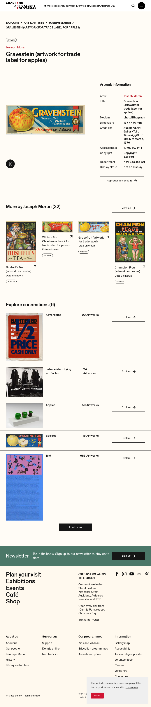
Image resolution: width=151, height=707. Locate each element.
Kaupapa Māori (15, 654)
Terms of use (32, 695)
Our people (13, 649)
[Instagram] (124, 574)
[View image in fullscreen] (10, 163)
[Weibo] (146, 574)
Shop (13, 601)
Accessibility (122, 649)
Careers (119, 665)
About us (11, 643)
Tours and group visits (128, 654)
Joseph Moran (16, 47)
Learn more (132, 687)
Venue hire (121, 671)
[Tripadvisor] (139, 574)
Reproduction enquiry (119, 180)
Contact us (121, 676)
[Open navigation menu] (141, 5)
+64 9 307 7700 (88, 620)
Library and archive (17, 665)
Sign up (126, 556)
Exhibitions (20, 581)
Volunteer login (124, 660)
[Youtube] (131, 574)
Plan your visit (23, 574)
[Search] (133, 5)
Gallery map (122, 643)
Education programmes (93, 649)
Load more (75, 527)
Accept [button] (97, 695)
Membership (50, 654)
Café (12, 595)
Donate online (50, 649)
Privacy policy (14, 695)
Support (47, 643)
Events (15, 588)
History (10, 660)
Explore (126, 317)
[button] (21, 252)
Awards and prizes (89, 654)
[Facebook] (117, 574)
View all (126, 208)
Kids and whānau (88, 643)
